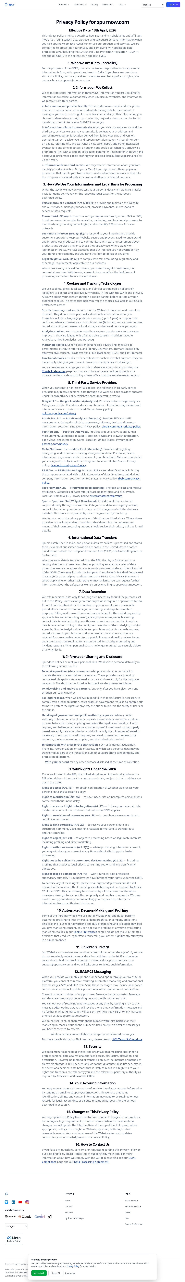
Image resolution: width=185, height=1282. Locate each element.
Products (63, 4)
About (68, 1200)
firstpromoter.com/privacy (106, 496)
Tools (121, 4)
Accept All (39, 1273)
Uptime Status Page (74, 1218)
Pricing (94, 4)
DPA (127, 1218)
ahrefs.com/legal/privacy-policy (121, 426)
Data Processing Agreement (91, 1162)
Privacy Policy (131, 1200)
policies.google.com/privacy (59, 413)
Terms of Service (133, 1206)
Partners (69, 1212)
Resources (107, 4)
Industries (79, 4)
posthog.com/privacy (55, 444)
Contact (68, 1206)
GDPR (127, 1212)
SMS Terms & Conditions (127, 1039)
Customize (70, 1273)
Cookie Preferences (53, 371)
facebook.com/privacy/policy (68, 465)
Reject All (55, 1273)
